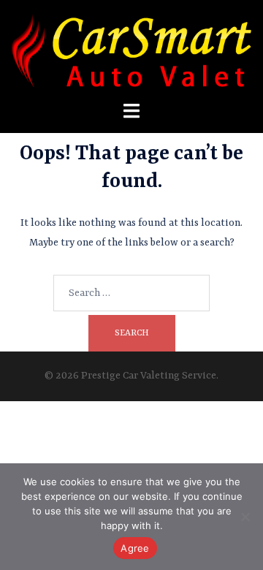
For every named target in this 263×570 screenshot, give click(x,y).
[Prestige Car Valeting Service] (131, 50)
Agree (135, 548)
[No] (244, 516)
